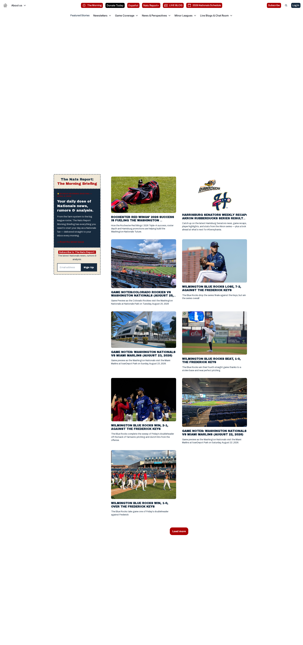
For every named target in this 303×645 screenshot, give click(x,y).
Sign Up (89, 267)
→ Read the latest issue (70, 242)
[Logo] (5, 5)
